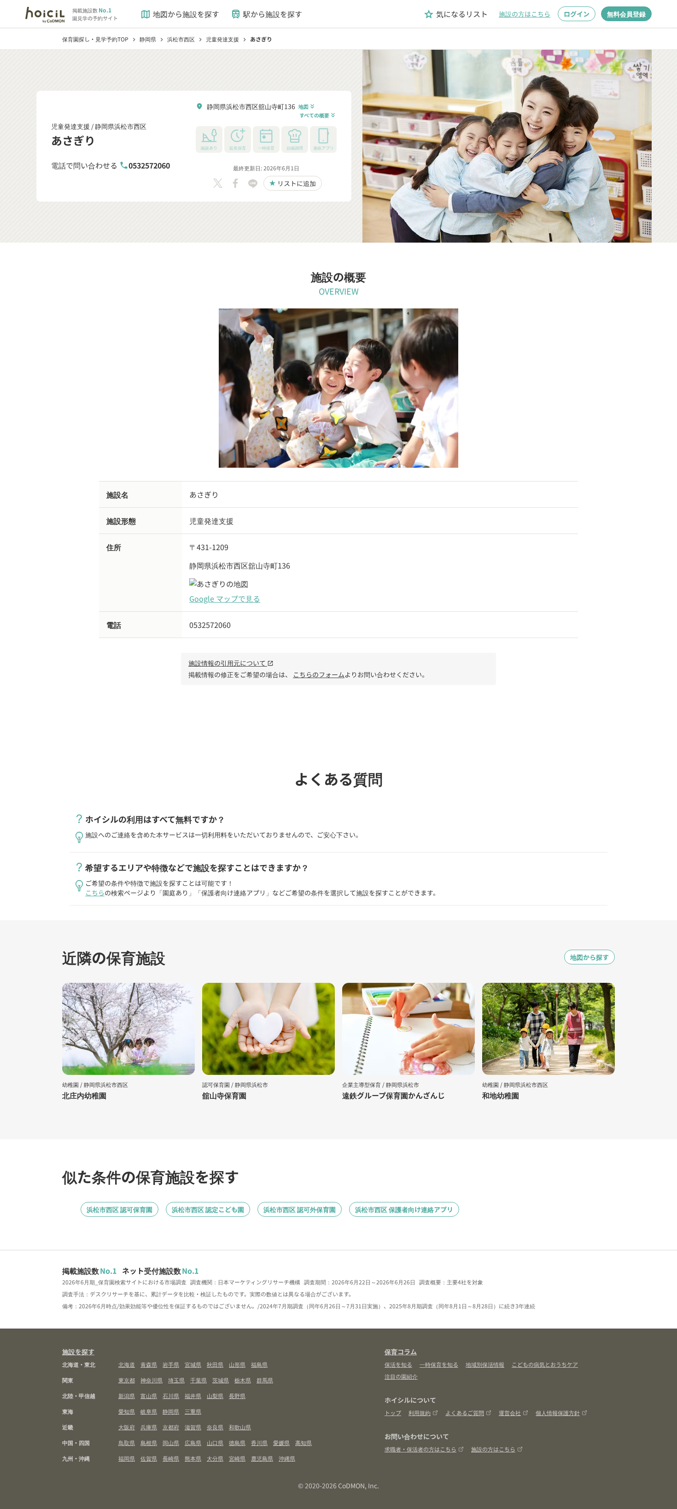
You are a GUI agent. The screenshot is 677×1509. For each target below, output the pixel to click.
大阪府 (126, 1427)
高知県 (303, 1442)
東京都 (126, 1380)
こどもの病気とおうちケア (545, 1364)
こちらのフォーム (318, 674)
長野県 (237, 1395)
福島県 (259, 1364)
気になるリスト (455, 14)
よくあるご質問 (464, 1412)
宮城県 (193, 1364)
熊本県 (193, 1458)
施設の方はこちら (524, 13)
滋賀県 (193, 1427)
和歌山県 (240, 1427)
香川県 (259, 1442)
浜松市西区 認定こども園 (208, 1209)
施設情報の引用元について (231, 662)
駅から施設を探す (266, 14)
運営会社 (510, 1412)
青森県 (148, 1364)
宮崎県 (237, 1458)
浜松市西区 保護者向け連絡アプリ (404, 1209)
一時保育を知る (439, 1364)
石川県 (171, 1395)
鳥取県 (126, 1442)
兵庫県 (148, 1427)
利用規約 (420, 1412)
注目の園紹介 (401, 1376)
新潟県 (126, 1395)
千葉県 (198, 1380)
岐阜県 (148, 1411)
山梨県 (215, 1395)
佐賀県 (148, 1458)
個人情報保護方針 (558, 1412)
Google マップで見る (224, 598)
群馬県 (265, 1380)
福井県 (193, 1395)
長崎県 (171, 1458)
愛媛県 (281, 1442)
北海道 (126, 1364)
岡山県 (171, 1442)
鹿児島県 (262, 1458)
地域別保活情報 (485, 1364)
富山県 (148, 1395)
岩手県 (171, 1364)
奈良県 (215, 1427)
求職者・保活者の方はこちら (420, 1449)
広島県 (193, 1442)
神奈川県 (151, 1380)
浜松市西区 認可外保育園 (299, 1209)
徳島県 (237, 1442)
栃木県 (242, 1380)
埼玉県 (176, 1380)
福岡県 (126, 1458)
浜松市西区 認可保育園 (119, 1209)
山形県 (237, 1364)
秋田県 (215, 1364)
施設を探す (78, 1351)
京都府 (171, 1427)
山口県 (215, 1442)
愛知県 (126, 1411)
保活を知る (398, 1364)
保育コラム (401, 1351)
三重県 (193, 1411)
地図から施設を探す (179, 14)
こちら (95, 892)
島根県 (148, 1442)
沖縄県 (287, 1458)
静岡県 (171, 1411)
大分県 (215, 1458)
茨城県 (220, 1380)
